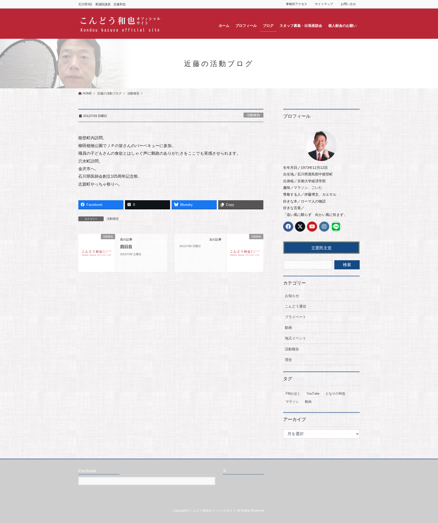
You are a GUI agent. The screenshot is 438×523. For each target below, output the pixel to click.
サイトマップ (324, 4)
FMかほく (293, 393)
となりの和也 (335, 393)
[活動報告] (96, 253)
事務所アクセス (296, 4)
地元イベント (295, 338)
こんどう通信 (295, 306)
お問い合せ (348, 4)
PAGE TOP (423, 502)
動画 (288, 328)
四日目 (126, 247)
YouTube (312, 393)
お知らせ (292, 296)
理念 (288, 360)
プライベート (295, 317)
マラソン (292, 402)
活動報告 (253, 115)
